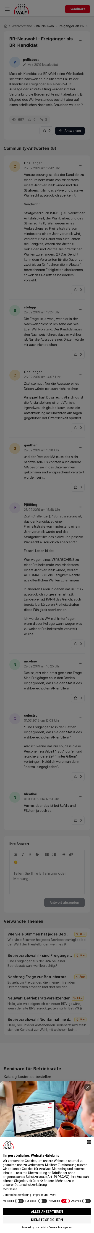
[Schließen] (87, 1087)
